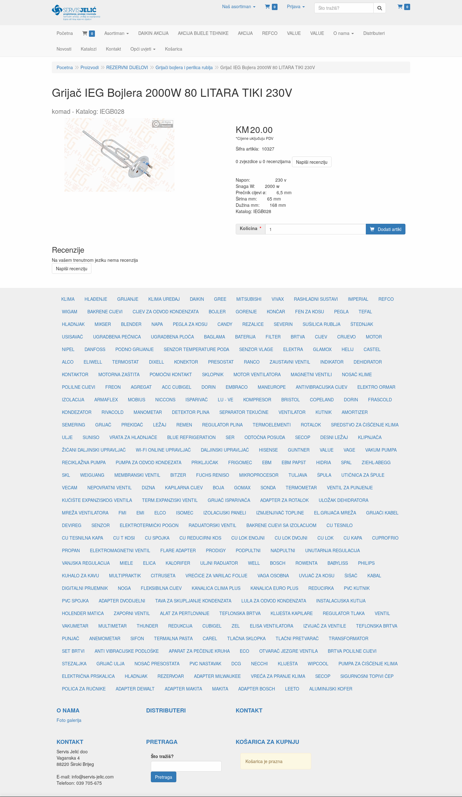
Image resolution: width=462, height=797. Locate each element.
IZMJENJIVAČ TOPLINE (280, 512)
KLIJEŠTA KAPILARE (292, 613)
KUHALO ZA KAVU (80, 575)
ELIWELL (93, 362)
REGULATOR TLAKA (344, 613)
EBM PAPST (294, 462)
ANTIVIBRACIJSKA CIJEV (321, 387)
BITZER (178, 475)
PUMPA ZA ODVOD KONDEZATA (148, 462)
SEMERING (73, 424)
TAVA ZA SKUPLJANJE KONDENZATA (193, 600)
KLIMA (67, 299)
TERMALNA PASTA (173, 638)
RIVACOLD (113, 412)
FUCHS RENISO (212, 475)
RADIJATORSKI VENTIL (212, 525)
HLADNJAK (73, 324)
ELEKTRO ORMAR (376, 387)
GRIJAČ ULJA (110, 663)
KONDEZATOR (76, 412)
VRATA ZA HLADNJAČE (133, 437)
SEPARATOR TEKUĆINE (243, 412)
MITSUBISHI (248, 299)
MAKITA (220, 688)
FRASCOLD (380, 399)
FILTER (273, 336)
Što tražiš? (162, 756)
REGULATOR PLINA (222, 424)
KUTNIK (324, 412)
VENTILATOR (291, 412)
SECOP (302, 437)
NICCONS (165, 399)
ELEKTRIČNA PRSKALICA (88, 676)
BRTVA (298, 336)
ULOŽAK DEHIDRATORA (343, 500)
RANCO (252, 362)
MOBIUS (136, 399)
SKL (66, 475)
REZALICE (253, 324)
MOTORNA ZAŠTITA (119, 374)
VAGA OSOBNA (273, 575)
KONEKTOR (186, 362)
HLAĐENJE (96, 299)
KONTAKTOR (75, 374)
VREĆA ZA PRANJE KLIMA (278, 676)
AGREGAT (141, 387)
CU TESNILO (340, 525)
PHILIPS (366, 563)
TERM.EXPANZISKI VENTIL (170, 500)
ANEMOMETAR (104, 638)
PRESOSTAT (221, 362)
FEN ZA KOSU (309, 311)
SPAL (346, 462)
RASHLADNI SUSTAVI (316, 299)
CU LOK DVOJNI (291, 538)
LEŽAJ (159, 424)
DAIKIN (197, 299)
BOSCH (277, 563)
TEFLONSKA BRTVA (240, 613)
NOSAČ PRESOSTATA (157, 663)
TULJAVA (298, 475)
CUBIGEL (212, 626)
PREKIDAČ (132, 424)
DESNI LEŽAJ (334, 437)
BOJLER (217, 311)
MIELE (126, 563)
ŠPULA (324, 475)
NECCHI (259, 663)
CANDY (224, 324)
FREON (113, 387)
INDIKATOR (332, 362)
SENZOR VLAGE (256, 349)
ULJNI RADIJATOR (219, 563)
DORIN (208, 387)
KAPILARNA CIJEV (184, 487)
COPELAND (322, 399)
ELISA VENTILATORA (271, 626)
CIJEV (321, 336)
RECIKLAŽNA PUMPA (84, 462)
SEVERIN (283, 324)
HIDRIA (323, 462)
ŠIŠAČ (350, 575)
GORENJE (246, 311)
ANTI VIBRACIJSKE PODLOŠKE (127, 651)
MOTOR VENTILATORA (257, 374)
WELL (254, 563)
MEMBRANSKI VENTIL (137, 475)
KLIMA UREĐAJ (164, 299)
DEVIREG (71, 525)
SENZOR (100, 525)
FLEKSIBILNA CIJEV (161, 588)
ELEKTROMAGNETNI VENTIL (120, 550)
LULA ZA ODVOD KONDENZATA (273, 600)
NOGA (124, 588)
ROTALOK (311, 424)
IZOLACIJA (73, 399)
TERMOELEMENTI (272, 424)
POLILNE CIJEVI (78, 387)
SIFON (137, 638)
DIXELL (156, 362)
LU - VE (225, 399)
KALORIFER (178, 563)
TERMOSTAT (125, 362)
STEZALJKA (74, 663)
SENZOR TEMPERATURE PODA (196, 349)
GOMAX (242, 487)
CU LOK (325, 538)
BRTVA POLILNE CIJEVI (352, 651)
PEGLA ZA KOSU (190, 324)
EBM (267, 462)
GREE (220, 299)
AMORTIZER (355, 412)
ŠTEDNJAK (361, 324)
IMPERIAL (358, 299)
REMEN (184, 424)
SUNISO (91, 437)
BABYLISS (337, 563)
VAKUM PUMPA (381, 450)
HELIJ (348, 349)
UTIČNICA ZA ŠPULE (362, 475)
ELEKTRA (293, 349)
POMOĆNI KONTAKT (171, 374)
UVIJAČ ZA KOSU (316, 575)
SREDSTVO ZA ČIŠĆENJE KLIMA (365, 424)
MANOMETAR (148, 412)
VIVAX (278, 299)
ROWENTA (306, 563)
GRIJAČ (103, 424)
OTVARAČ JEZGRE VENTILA (288, 651)
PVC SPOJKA (75, 600)
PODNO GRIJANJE (134, 349)
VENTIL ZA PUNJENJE (350, 487)
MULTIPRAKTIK (125, 575)
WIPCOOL (318, 663)
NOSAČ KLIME (357, 374)
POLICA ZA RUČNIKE (84, 688)
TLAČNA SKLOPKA (246, 638)
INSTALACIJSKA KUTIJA (341, 600)
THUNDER (147, 626)
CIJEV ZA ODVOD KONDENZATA (166, 311)
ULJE (67, 437)
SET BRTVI (73, 651)
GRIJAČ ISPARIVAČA (229, 500)
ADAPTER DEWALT (135, 688)
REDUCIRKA (321, 588)
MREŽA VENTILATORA (85, 512)
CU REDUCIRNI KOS (200, 538)
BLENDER (131, 324)
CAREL (210, 638)
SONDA (268, 487)
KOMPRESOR (257, 399)
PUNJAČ (70, 638)
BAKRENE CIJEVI (105, 311)
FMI (122, 512)
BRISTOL (290, 399)
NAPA (157, 324)
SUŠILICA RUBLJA (321, 324)
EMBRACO (237, 387)
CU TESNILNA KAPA (82, 538)
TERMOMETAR (301, 487)
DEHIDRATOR (368, 362)
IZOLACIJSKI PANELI (224, 512)
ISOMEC (184, 512)
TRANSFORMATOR (348, 638)
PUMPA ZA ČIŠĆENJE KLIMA (368, 663)
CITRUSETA (163, 575)
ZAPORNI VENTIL (132, 613)
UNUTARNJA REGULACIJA (332, 550)
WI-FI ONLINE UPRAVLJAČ (163, 450)
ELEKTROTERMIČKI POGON (149, 525)
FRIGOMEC (240, 462)
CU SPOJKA (157, 538)
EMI (140, 512)
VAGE (349, 450)
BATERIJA (245, 336)
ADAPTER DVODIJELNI (122, 600)
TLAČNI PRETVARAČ (297, 638)
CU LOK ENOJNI (248, 538)
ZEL (236, 626)
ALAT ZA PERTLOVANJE (184, 613)
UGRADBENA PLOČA (172, 336)
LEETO (292, 688)
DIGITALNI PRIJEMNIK (85, 588)
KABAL (374, 575)
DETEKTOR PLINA (190, 412)
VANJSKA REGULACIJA (86, 563)
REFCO (386, 299)
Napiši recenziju (311, 162)
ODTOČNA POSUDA (265, 437)
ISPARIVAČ (196, 399)
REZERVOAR (170, 676)
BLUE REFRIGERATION (191, 437)
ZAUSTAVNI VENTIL (290, 362)
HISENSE (268, 450)
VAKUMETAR (75, 626)
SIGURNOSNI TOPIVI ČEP (366, 676)
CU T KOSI (124, 538)
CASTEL (372, 349)
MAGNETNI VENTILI (311, 374)
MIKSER (103, 324)
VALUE (326, 450)
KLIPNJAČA (370, 437)
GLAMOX (322, 349)
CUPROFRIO (385, 538)
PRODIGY (216, 550)
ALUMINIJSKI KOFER (330, 688)
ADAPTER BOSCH (256, 688)
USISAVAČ (72, 336)
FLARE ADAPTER (178, 550)
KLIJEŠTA (288, 663)
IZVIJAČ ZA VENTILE (324, 626)
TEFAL (365, 311)
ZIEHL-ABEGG (376, 462)
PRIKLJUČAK (204, 462)
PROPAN (71, 550)
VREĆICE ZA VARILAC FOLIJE (216, 575)
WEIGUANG (92, 475)
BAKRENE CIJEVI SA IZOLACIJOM (281, 525)
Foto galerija (69, 720)
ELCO (160, 512)
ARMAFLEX (106, 399)
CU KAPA (353, 538)
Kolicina (248, 228)
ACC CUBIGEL (176, 387)
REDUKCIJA (180, 626)
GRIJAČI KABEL (382, 512)
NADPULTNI (283, 550)
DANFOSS (95, 349)
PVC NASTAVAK (205, 663)
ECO (244, 651)
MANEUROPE (272, 387)
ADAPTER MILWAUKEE (217, 676)
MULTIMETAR (112, 626)
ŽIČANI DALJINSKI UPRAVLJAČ (94, 450)
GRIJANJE (127, 299)
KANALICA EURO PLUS (274, 588)
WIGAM (69, 311)
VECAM (69, 487)
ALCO (68, 362)
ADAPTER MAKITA (183, 688)
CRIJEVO (346, 336)
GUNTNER (299, 450)
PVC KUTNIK (357, 588)
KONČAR (276, 311)
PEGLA (341, 311)
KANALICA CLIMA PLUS (216, 588)
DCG (236, 663)
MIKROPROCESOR (258, 475)
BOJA (218, 487)
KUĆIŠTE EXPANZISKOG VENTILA (97, 500)
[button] (238, 6)
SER (230, 437)
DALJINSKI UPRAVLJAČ (225, 450)
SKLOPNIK (212, 374)
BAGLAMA (214, 336)
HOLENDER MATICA (83, 613)
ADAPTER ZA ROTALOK (284, 500)
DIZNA (148, 487)
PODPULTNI (248, 550)
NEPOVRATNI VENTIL (109, 487)
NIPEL (68, 349)
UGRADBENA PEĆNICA (117, 336)
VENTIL (382, 613)
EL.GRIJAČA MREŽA (335, 512)
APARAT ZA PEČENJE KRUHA (199, 651)
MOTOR (374, 336)
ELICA (149, 563)
